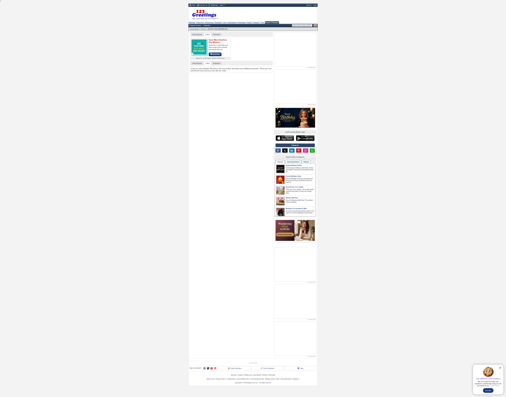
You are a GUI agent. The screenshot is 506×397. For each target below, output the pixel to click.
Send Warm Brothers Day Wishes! (218, 41)
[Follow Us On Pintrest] (298, 150)
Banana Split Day (292, 197)
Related (306, 162)
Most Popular (197, 35)
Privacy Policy (220, 379)
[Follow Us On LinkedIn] (291, 150)
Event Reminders (268, 368)
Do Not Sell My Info (257, 379)
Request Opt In (270, 379)
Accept (488, 390)
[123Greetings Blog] (295, 230)
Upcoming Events (293, 162)
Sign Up (308, 5)
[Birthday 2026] (295, 117)
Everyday (218, 22)
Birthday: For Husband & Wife (296, 208)
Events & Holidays (272, 22)
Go (315, 25)
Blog (221, 5)
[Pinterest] (212, 368)
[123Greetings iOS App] (285, 138)
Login (315, 5)
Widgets (264, 375)
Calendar (206, 25)
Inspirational (232, 22)
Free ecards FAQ (286, 379)
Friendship (241, 22)
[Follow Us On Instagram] (305, 150)
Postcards (216, 35)
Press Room (257, 375)
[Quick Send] (192, 54)
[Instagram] (215, 368)
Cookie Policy (231, 379)
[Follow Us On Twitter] (285, 150)
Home (193, 5)
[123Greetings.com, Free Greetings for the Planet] (204, 14)
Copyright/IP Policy (243, 379)
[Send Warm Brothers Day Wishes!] (199, 47)
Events (203, 29)
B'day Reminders (236, 368)
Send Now (216, 54)
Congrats (256, 22)
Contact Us (296, 379)
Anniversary (209, 22)
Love (224, 22)
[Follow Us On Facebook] (278, 150)
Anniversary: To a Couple (294, 187)
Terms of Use (210, 379)
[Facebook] (204, 368)
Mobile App (214, 5)
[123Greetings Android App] (305, 138)
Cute (262, 22)
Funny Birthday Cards (293, 176)
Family (249, 22)
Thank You (200, 22)
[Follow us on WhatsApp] (312, 150)
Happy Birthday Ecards (294, 165)
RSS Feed (272, 375)
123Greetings (194, 29)
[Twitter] (208, 368)
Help (277, 379)
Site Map (234, 375)
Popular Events (195, 25)
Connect (202, 5)
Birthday (192, 22)
